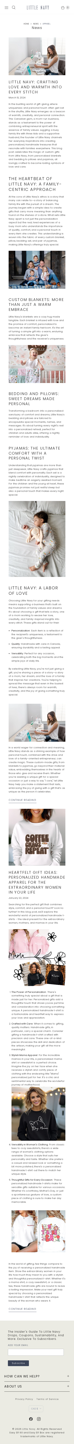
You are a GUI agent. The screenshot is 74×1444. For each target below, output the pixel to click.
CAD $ (34, 1408)
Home (26, 23)
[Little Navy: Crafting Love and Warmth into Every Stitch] (37, 56)
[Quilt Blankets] (37, 382)
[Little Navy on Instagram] (41, 1419)
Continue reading (22, 800)
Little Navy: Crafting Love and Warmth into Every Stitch (35, 86)
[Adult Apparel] (38, 1114)
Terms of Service (47, 1399)
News (36, 23)
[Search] (13, 7)
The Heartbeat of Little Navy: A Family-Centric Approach (35, 184)
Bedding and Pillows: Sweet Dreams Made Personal (34, 398)
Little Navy (28, 1429)
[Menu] (6, 7)
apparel (46, 23)
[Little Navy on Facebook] (33, 1419)
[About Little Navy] (37, 287)
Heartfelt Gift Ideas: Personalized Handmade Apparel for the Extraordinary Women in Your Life (37, 882)
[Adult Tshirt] (37, 957)
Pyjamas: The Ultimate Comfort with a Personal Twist (34, 453)
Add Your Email (18, 1345)
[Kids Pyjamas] (37, 576)
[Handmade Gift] (38, 1231)
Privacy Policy (24, 1399)
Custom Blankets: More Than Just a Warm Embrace (36, 304)
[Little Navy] (38, 7)
